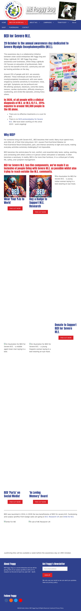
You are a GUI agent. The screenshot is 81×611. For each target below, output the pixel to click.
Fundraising (14, 27)
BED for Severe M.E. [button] (16, 22)
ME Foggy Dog (40, 9)
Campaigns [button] (48, 22)
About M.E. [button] (34, 22)
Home (4, 22)
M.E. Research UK (52, 517)
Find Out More (15, 208)
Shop (4, 27)
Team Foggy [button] (62, 22)
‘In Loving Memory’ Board (38, 494)
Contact (25, 27)
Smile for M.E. (68, 517)
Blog (74, 22)
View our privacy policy (49, 582)
